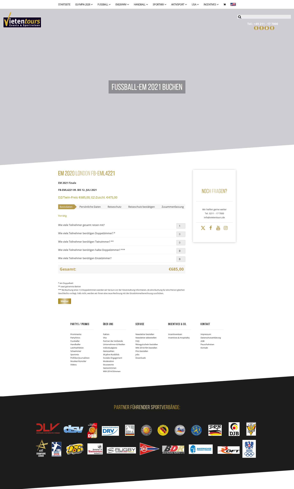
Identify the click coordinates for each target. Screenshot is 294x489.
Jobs (137, 354)
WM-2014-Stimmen (112, 371)
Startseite (64, 4)
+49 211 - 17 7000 (266, 24)
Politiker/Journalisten (80, 357)
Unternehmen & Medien (114, 344)
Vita (105, 337)
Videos (73, 364)
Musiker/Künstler (78, 361)
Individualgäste (110, 347)
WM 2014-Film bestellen (146, 347)
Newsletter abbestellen (146, 337)
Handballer (75, 344)
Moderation (108, 361)
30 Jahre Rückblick (111, 354)
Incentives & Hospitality (179, 337)
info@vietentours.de (214, 217)
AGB (202, 341)
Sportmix (74, 354)
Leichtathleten (77, 347)
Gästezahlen (108, 351)
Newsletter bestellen (145, 334)
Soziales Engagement (112, 357)
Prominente (75, 334)
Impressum (206, 334)
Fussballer (75, 341)
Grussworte (108, 364)
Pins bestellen (142, 351)
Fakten (106, 334)
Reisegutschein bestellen (147, 344)
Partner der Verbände (113, 341)
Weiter (65, 301)
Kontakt (204, 347)
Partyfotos (75, 337)
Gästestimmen (109, 368)
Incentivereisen (175, 334)
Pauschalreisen (207, 344)
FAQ (137, 341)
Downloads (141, 357)
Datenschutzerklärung (211, 337)
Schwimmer (75, 351)
